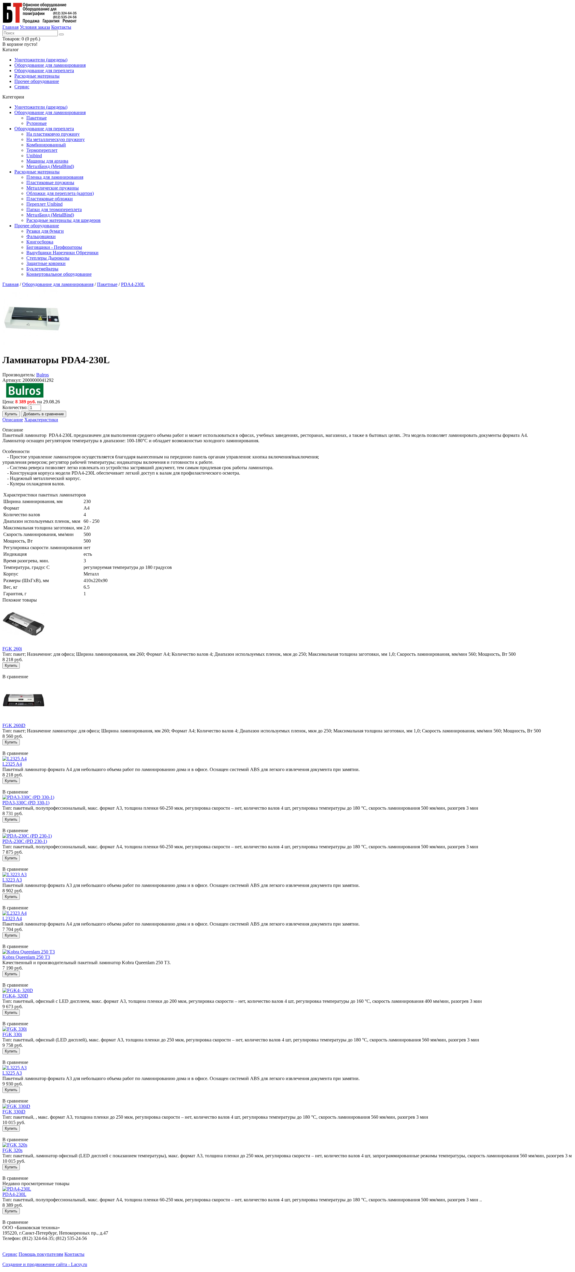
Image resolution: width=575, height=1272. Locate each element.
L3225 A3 (12, 1073)
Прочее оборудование (36, 81)
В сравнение (15, 676)
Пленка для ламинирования (54, 177)
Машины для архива (47, 160)
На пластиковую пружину (53, 134)
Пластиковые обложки (49, 198)
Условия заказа (35, 27)
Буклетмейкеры (42, 268)
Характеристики (41, 419)
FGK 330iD (13, 1111)
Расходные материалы (37, 75)
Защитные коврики (46, 263)
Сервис (21, 86)
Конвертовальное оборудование (59, 274)
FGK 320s (12, 1150)
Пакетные (36, 117)
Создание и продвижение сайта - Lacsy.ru (44, 1264)
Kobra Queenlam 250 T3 (26, 957)
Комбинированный (46, 144)
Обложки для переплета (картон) (60, 193)
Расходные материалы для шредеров (63, 220)
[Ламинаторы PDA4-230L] (32, 345)
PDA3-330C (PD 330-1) (25, 802)
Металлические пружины (52, 187)
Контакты (61, 27)
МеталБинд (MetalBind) (50, 166)
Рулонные (36, 123)
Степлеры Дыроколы (47, 258)
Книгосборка (39, 241)
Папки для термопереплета (54, 209)
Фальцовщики (41, 236)
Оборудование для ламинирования (50, 65)
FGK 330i (12, 1034)
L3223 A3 (12, 879)
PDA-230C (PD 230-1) (24, 841)
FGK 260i (12, 648)
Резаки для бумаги (45, 231)
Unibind (34, 155)
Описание (12, 419)
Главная (10, 27)
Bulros (42, 374)
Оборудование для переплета (44, 70)
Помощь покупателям (41, 1254)
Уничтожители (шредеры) (40, 59)
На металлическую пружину (55, 139)
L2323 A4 (12, 918)
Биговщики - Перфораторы (54, 247)
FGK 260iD (13, 725)
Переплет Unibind (44, 204)
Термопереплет (42, 150)
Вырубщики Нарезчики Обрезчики (62, 252)
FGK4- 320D (15, 995)
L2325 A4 (12, 764)
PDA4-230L (133, 284)
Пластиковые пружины (50, 182)
